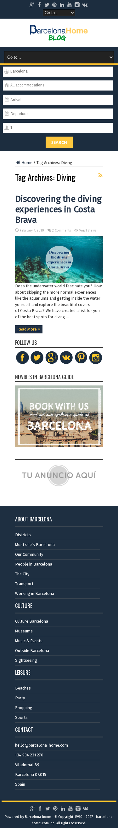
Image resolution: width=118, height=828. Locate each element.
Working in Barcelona (34, 593)
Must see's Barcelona (35, 544)
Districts (23, 534)
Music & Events (28, 640)
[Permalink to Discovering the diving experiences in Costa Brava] (59, 281)
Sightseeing (26, 660)
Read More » (28, 329)
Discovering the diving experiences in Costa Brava (58, 209)
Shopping (23, 707)
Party (20, 698)
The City (22, 574)
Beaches (23, 688)
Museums (24, 631)
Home (26, 162)
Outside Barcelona (32, 650)
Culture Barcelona (31, 621)
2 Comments (61, 230)
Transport (24, 583)
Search (59, 142)
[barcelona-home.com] (59, 36)
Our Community (29, 554)
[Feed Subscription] (100, 175)
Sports (21, 717)
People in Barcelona (33, 564)
